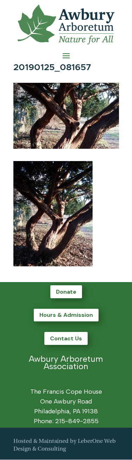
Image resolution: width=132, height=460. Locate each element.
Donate (66, 291)
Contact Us (66, 338)
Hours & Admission (66, 315)
